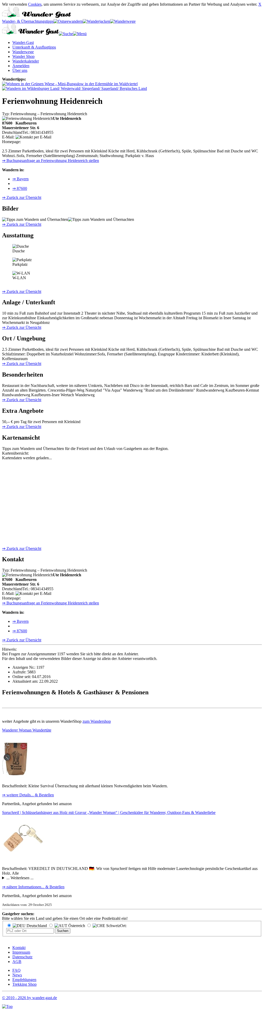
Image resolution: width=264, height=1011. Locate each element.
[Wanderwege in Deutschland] (123, 21)
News (17, 975)
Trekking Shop (24, 984)
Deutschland (36, 925)
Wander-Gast (23, 42)
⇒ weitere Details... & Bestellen (28, 795)
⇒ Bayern (20, 179)
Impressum (21, 952)
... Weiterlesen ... (20, 878)
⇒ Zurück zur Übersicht (21, 197)
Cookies (35, 4)
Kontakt (19, 947)
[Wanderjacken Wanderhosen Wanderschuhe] (96, 21)
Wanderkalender (25, 61)
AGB (16, 961)
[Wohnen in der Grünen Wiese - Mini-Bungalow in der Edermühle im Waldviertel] (70, 84)
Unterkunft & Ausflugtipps (34, 47)
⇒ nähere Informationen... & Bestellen (33, 887)
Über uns (19, 70)
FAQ (16, 970)
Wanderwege (23, 52)
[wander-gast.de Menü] (80, 34)
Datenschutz (22, 957)
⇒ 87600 (19, 188)
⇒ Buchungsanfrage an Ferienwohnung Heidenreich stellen (50, 160)
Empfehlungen (24, 979)
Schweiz (112, 925)
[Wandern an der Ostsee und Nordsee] (68, 21)
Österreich (76, 925)
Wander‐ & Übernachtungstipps (28, 21)
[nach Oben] (7, 1006)
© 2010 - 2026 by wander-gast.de (29, 998)
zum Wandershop (96, 721)
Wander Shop (23, 56)
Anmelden (20, 66)
